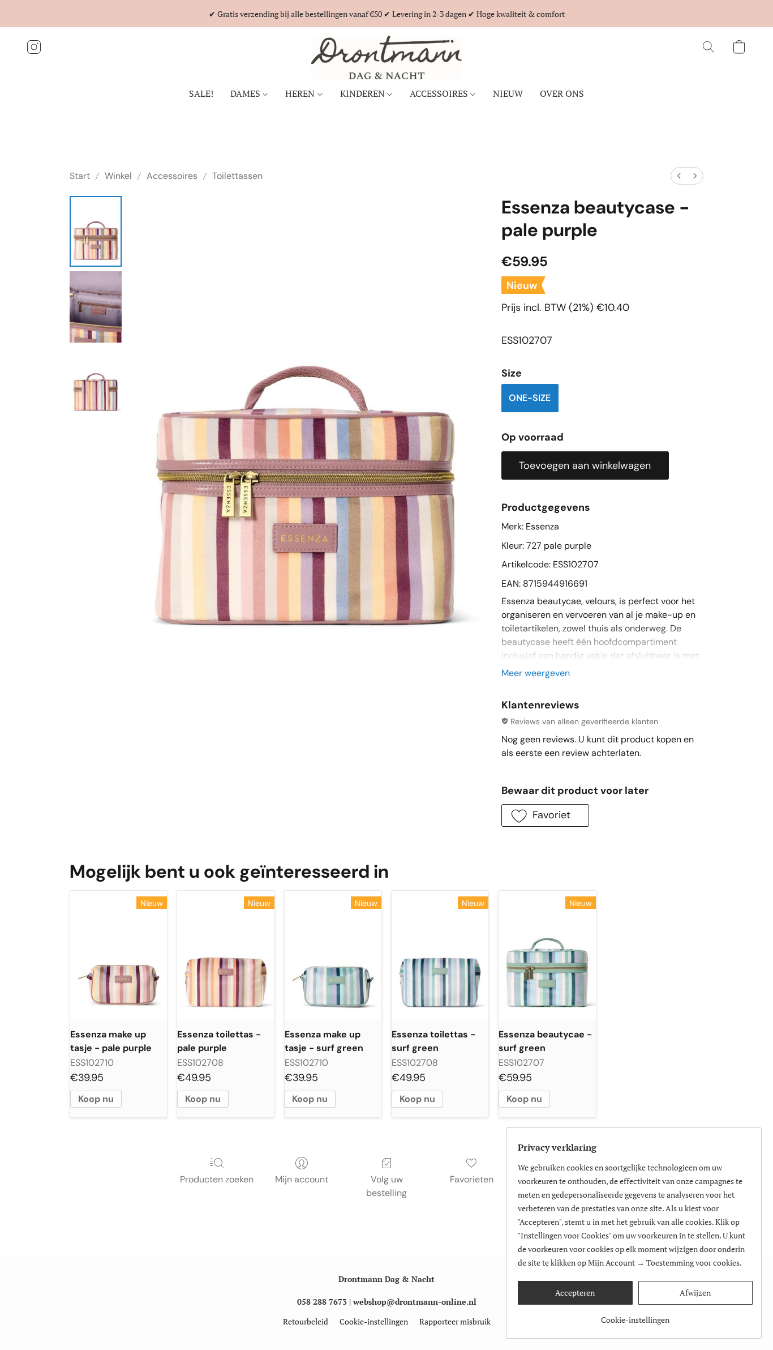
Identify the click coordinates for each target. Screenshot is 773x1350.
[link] (635, 1316)
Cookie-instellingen (374, 1321)
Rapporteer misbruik (455, 1321)
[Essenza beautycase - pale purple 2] (96, 382)
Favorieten (471, 1179)
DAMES (246, 93)
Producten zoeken (217, 1179)
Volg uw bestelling (386, 1186)
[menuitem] (679, 176)
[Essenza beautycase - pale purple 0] (96, 231)
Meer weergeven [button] (535, 673)
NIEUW (508, 93)
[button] (386, 57)
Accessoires (172, 176)
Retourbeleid (305, 1321)
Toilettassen (237, 176)
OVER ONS (562, 93)
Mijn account (301, 1179)
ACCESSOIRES (440, 93)
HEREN (301, 93)
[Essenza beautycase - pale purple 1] (96, 306)
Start (80, 176)
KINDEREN (363, 93)
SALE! (201, 93)
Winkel (118, 176)
